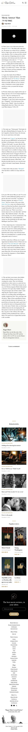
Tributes (14, 678)
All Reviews (14, 626)
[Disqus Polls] (14, 367)
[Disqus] (14, 401)
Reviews (14, 667)
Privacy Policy (14, 729)
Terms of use (14, 727)
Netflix (14, 654)
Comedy (14, 643)
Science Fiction (14, 658)
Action (14, 639)
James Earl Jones (6, 204)
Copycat (13, 138)
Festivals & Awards (14, 692)
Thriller (14, 662)
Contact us (14, 699)
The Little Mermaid (13, 243)
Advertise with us (14, 701)
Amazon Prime (14, 641)
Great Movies (14, 671)
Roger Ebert (8, 23)
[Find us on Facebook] (11, 705)
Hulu (14, 650)
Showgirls (21, 168)
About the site (14, 697)
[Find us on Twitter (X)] (16, 705)
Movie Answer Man (6, 15)
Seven (9, 48)
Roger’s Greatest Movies (14, 625)
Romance (14, 656)
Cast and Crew (14, 628)
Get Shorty (16, 78)
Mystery (14, 652)
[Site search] (23, 3)
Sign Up (14, 634)
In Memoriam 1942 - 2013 (14, 711)
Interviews (14, 676)
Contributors (14, 702)
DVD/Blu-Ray (14, 680)
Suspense (14, 660)
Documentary (14, 644)
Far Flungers (14, 674)
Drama (14, 646)
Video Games (14, 682)
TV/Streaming (14, 688)
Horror (14, 648)
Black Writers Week (14, 684)
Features (14, 686)
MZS (14, 673)
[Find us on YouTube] (14, 705)
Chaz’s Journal (14, 669)
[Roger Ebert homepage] (8, 3)
